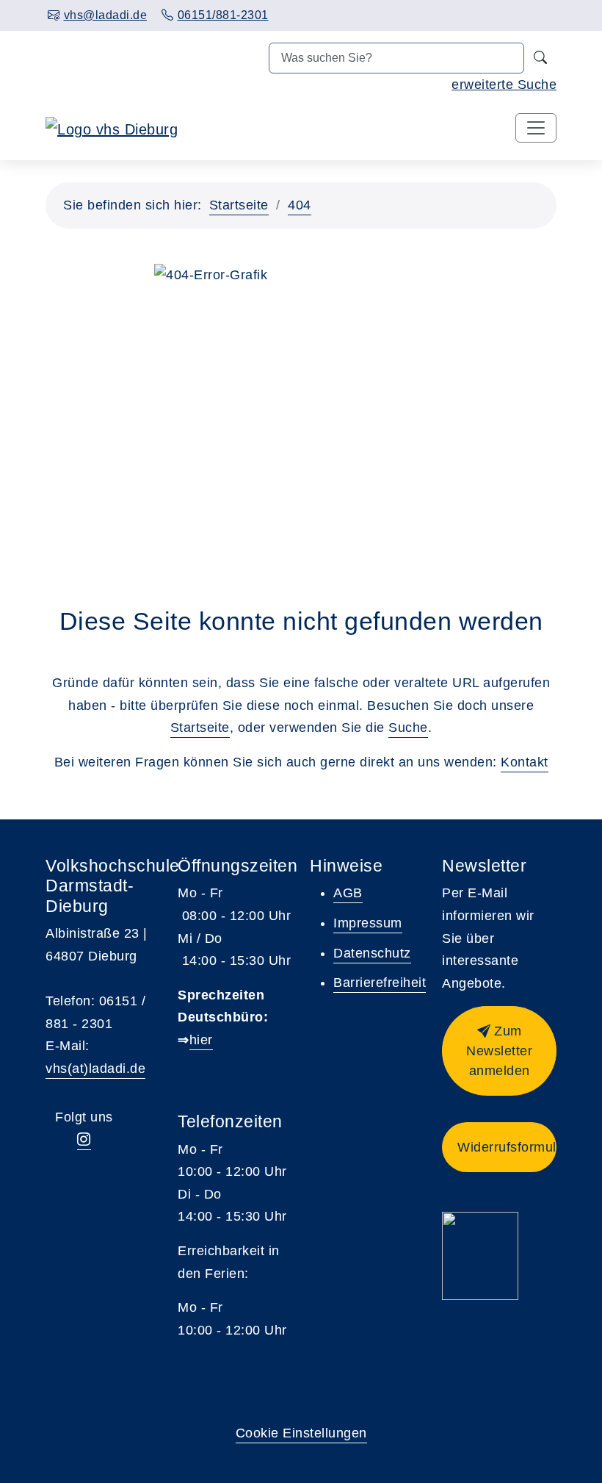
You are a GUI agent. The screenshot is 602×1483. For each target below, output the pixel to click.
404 (299, 205)
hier (201, 1040)
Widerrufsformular (506, 1147)
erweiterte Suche (504, 84)
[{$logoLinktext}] (112, 129)
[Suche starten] (540, 58)
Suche (408, 727)
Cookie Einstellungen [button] (301, 1433)
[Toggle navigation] (535, 128)
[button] (499, 1051)
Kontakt (524, 762)
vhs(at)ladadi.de (95, 1068)
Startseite (239, 205)
